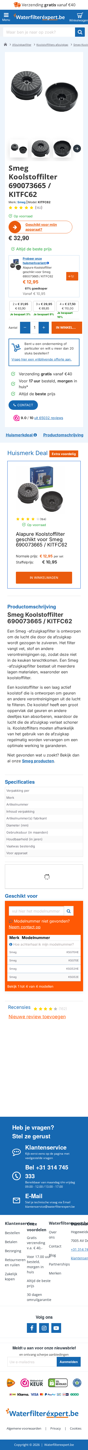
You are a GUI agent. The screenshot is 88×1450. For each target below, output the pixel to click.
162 (38, 208)
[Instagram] (44, 1328)
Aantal (13, 327)
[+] (43, 328)
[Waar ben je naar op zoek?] (80, 32)
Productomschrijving (31, 606)
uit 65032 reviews (48, 418)
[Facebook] (32, 1328)
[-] (25, 328)
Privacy (55, 1428)
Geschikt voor (21, 896)
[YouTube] (56, 1328)
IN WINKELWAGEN (44, 578)
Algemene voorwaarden (24, 1428)
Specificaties (20, 782)
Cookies (75, 1428)
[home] (5, 44)
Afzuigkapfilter (21, 44)
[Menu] (6, 17)
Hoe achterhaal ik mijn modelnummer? (43, 944)
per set (58, 556)
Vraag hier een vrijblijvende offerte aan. (41, 359)
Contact (25, 405)
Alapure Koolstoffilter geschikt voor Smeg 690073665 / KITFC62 (41, 539)
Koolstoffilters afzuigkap (52, 44)
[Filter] (69, 910)
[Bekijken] (80, 17)
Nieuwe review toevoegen (37, 1016)
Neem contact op (25, 926)
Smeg (21, 202)
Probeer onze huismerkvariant (34, 261)
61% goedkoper (36, 288)
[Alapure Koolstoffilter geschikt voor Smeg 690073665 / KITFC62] (40, 490)
